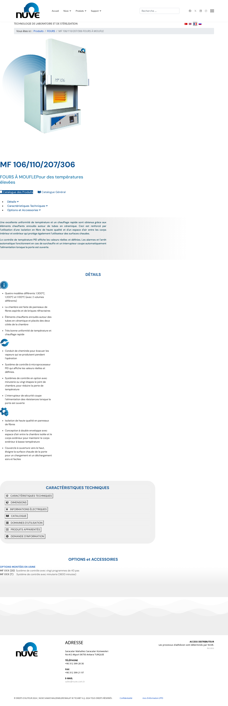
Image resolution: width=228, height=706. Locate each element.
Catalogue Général (53, 192)
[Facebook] (190, 11)
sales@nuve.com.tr (75, 681)
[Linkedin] (201, 11)
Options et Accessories (23, 210)
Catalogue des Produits (17, 192)
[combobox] (159, 11)
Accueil (55, 11)
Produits (80, 11)
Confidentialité (127, 698)
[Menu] (212, 11)
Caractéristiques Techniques (26, 206)
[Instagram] (206, 11)
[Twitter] (195, 11)
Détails (12, 202)
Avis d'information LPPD (153, 698)
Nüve (66, 11)
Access (210, 648)
